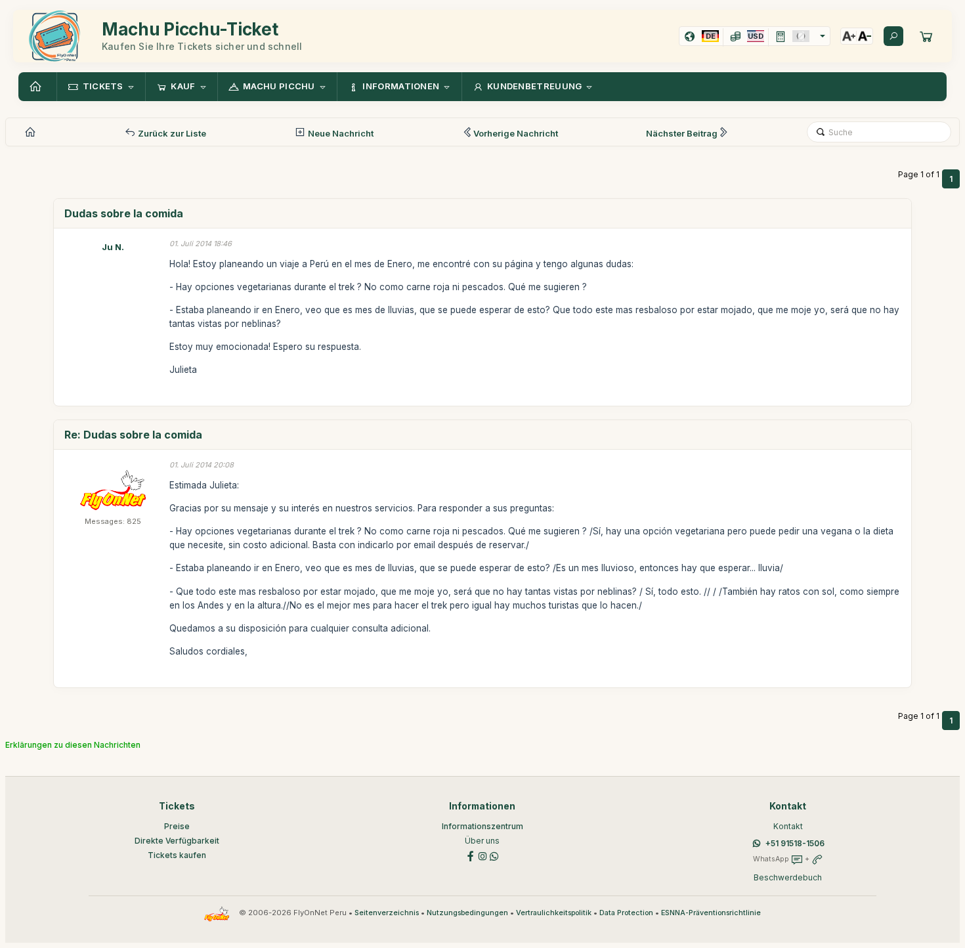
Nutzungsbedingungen (467, 913)
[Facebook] (471, 855)
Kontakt (788, 826)
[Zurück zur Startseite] (37, 86)
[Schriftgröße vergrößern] (849, 36)
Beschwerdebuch (788, 877)
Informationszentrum (482, 826)
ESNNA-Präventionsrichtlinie (711, 913)
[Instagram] (482, 855)
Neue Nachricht (340, 133)
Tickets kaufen (177, 855)
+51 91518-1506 (795, 843)
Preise (177, 826)
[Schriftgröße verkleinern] (864, 36)
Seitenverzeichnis (386, 913)
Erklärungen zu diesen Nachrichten (72, 745)
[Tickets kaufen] (926, 36)
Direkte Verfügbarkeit (177, 841)
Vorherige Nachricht (515, 133)
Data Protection (626, 913)
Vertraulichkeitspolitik (553, 913)
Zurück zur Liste (171, 133)
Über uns (482, 841)
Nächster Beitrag (682, 133)
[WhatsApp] (494, 855)
